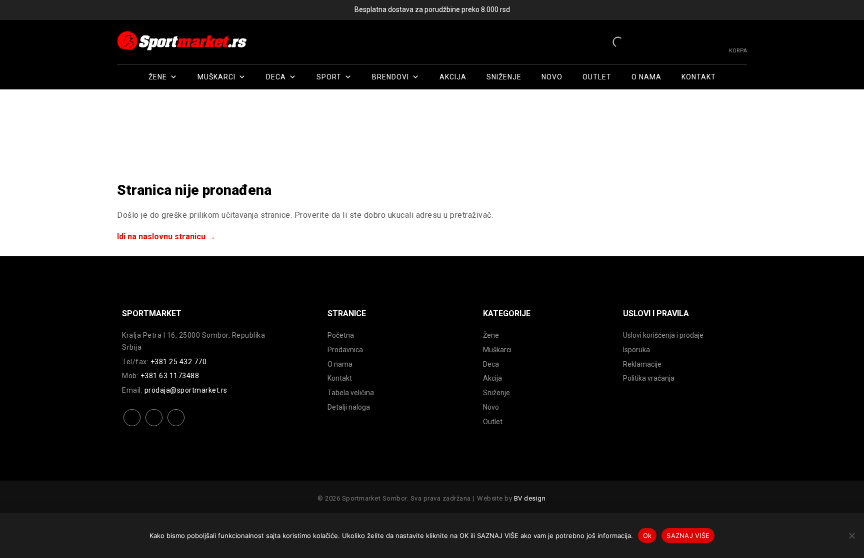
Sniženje (504, 77)
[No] (851, 536)
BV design (530, 498)
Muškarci (217, 77)
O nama (647, 77)
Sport (329, 77)
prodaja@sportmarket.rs (186, 390)
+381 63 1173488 (170, 376)
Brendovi (390, 77)
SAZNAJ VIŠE (688, 536)
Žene (157, 77)
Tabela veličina (351, 393)
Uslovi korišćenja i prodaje (663, 335)
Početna (341, 335)
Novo (552, 77)
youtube (176, 425)
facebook (132, 425)
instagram (154, 425)
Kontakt (699, 77)
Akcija (453, 77)
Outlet (597, 77)
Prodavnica (345, 350)
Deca (276, 77)
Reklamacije (642, 364)
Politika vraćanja (648, 378)
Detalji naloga (349, 407)
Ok (647, 536)
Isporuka (636, 350)
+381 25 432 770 (178, 362)
